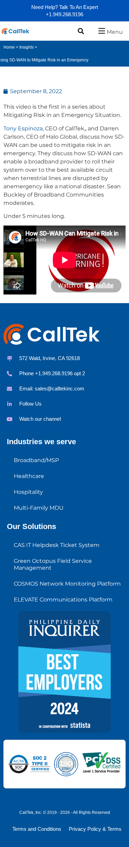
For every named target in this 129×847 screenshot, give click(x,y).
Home (9, 47)
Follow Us (30, 404)
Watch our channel (40, 419)
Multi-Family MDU (39, 508)
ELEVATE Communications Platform (63, 599)
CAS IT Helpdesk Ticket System (56, 545)
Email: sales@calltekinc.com (51, 388)
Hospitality (28, 492)
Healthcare (29, 476)
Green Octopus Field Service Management (53, 564)
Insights (26, 47)
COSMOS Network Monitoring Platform (67, 583)
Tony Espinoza (23, 128)
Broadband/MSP (36, 460)
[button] (81, 31)
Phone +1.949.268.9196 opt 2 (52, 373)
